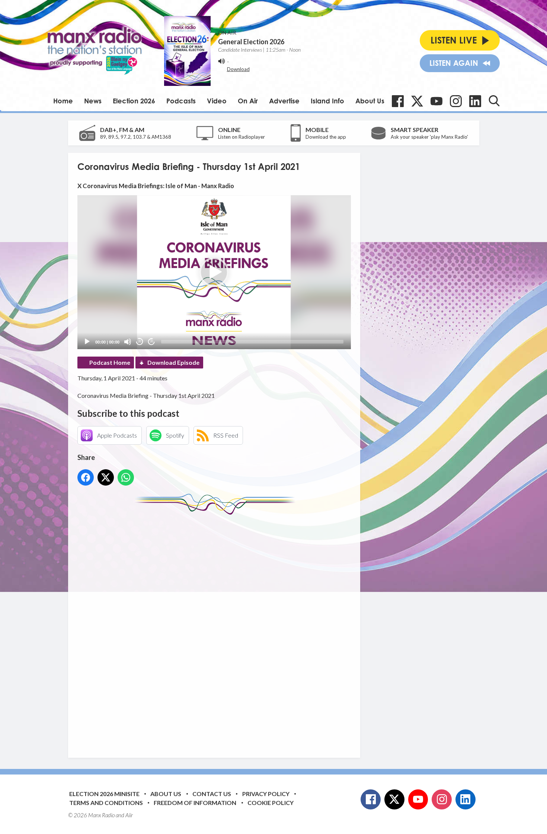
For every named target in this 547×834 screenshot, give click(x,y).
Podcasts (181, 101)
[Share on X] (105, 477)
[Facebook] (398, 101)
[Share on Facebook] (85, 477)
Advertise (284, 101)
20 (139, 341)
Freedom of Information (195, 802)
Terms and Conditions (106, 802)
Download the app (326, 137)
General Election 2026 (251, 42)
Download (238, 69)
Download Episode (173, 362)
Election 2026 (134, 101)
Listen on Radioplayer (241, 137)
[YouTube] (436, 101)
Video (217, 101)
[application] (214, 272)
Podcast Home (109, 362)
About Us (369, 101)
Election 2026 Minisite (104, 793)
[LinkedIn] (475, 101)
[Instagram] (456, 101)
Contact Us (211, 793)
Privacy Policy (266, 793)
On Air (248, 101)
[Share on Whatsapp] (126, 477)
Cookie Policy (270, 802)
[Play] (87, 341)
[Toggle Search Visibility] (494, 100)
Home (63, 101)
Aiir (129, 815)
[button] (214, 272)
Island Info (327, 101)
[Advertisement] (216, 630)
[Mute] (127, 341)
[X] (417, 101)
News (93, 101)
